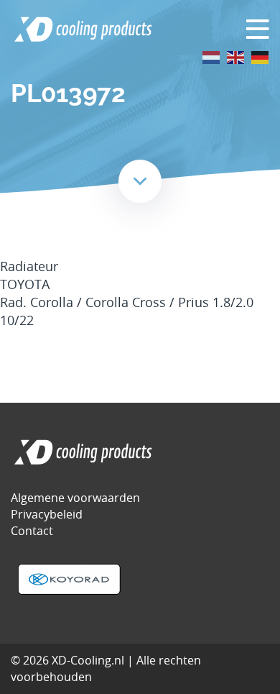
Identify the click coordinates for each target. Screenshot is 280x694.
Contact (32, 531)
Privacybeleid (47, 514)
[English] (236, 56)
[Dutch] (211, 56)
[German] (260, 56)
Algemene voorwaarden (75, 498)
